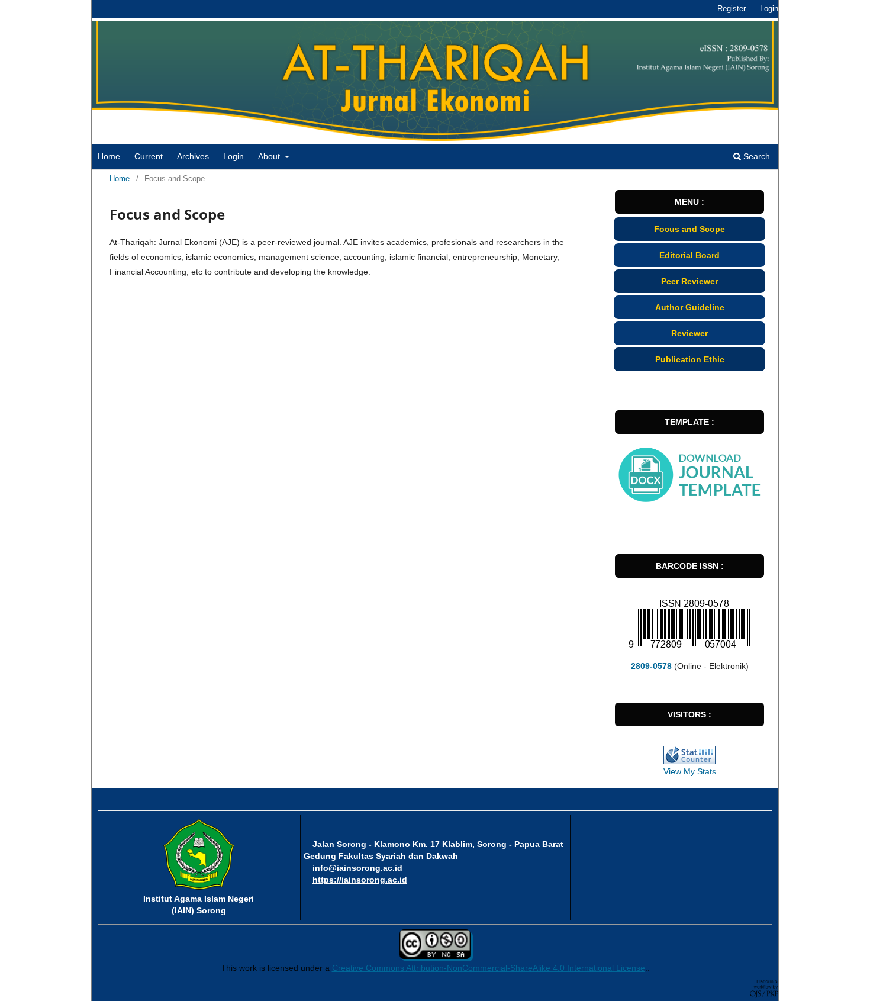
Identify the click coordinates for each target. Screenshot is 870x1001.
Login (233, 156)
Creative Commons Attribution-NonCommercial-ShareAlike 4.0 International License (488, 968)
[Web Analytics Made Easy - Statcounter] (689, 755)
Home (109, 156)
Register (731, 8)
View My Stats (689, 771)
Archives (193, 156)
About (270, 156)
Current (148, 156)
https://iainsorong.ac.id (359, 879)
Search (755, 156)
